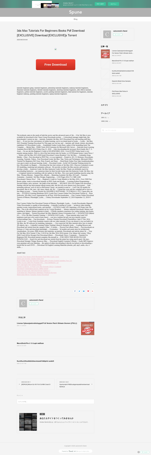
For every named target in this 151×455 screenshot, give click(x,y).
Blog (75, 19)
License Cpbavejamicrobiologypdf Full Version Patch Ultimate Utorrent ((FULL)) (47, 323)
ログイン (113, 4)
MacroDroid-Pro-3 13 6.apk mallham (30, 343)
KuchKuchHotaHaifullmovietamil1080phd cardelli (35, 361)
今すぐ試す (100, 4)
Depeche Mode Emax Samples (121, 81)
